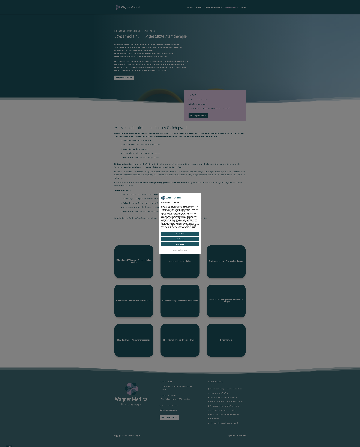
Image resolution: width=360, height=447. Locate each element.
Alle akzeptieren (180, 234)
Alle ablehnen (180, 239)
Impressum (184, 250)
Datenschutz (176, 250)
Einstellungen (180, 244)
